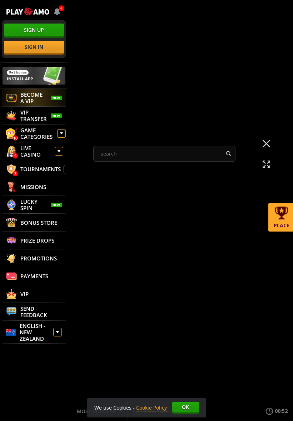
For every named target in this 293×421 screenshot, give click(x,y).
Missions (33, 187)
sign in (34, 47)
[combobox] (57, 11)
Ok (185, 407)
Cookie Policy (151, 407)
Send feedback (33, 312)
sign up (34, 29)
